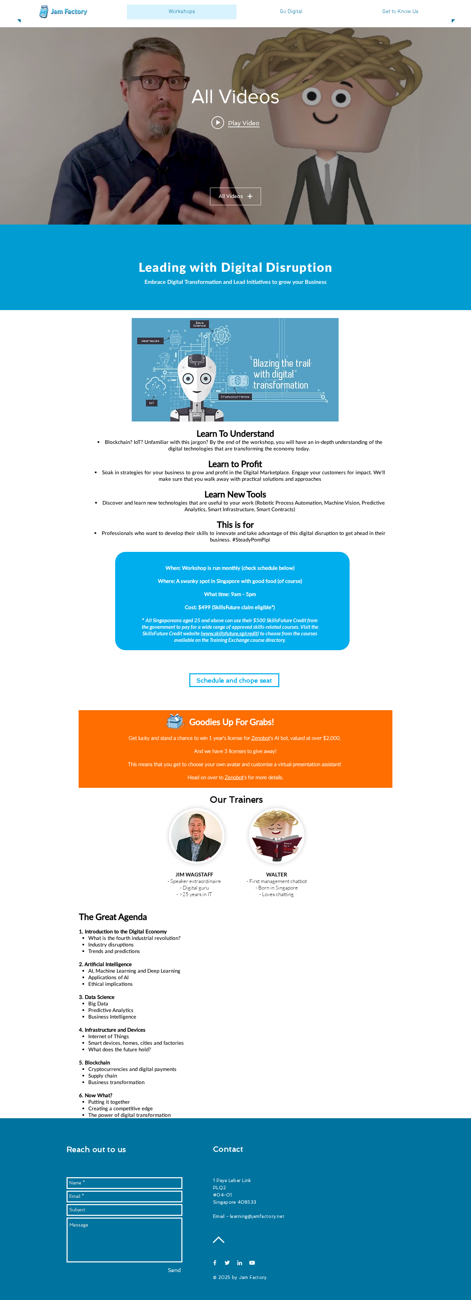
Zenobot (260, 738)
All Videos (231, 196)
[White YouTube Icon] (252, 1262)
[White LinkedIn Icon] (239, 1262)
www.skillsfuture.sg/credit (230, 633)
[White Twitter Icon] (227, 1262)
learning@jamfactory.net (257, 1216)
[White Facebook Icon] (214, 1262)
